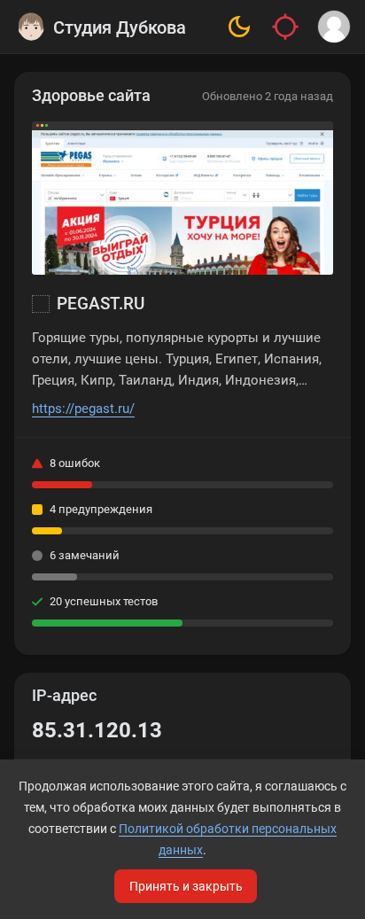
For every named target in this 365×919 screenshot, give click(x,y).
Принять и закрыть (186, 886)
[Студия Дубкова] (31, 26)
